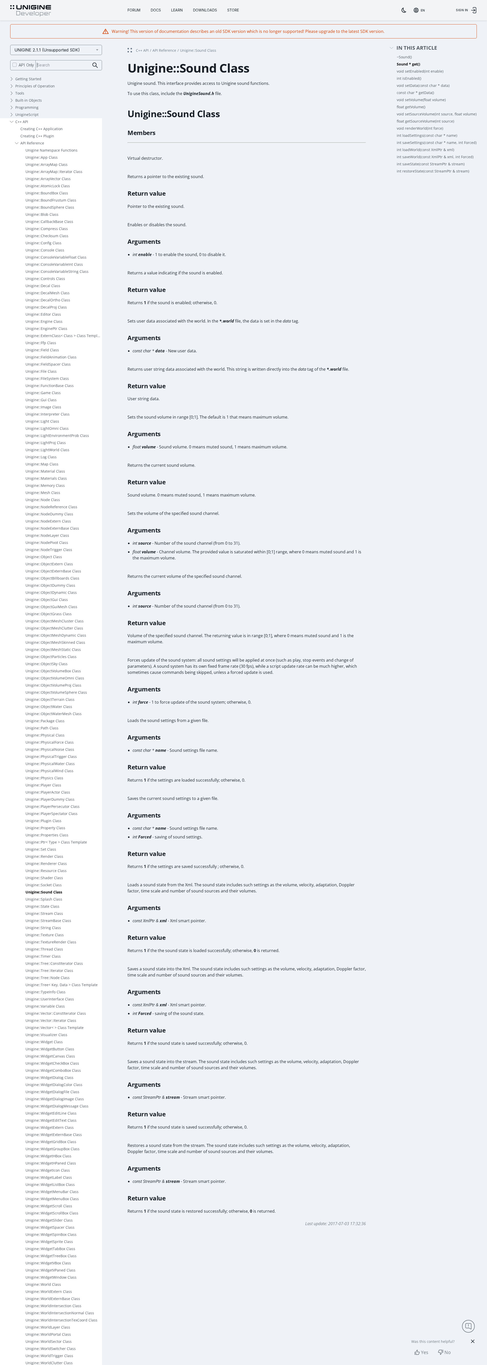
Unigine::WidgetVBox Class (48, 1263)
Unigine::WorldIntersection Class (53, 1305)
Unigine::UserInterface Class (49, 999)
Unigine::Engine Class (43, 321)
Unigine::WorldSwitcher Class (50, 1348)
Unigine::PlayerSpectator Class (51, 813)
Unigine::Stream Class (44, 913)
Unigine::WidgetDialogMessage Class (56, 1106)
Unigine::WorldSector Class (48, 1341)
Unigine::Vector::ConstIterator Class (55, 1013)
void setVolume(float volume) (421, 99)
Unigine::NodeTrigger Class (48, 549)
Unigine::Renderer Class (46, 863)
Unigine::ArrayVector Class (48, 178)
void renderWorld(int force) (420, 128)
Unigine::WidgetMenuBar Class (52, 1191)
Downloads (205, 10)
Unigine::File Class (41, 371)
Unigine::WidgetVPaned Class (50, 1270)
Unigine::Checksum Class (46, 235)
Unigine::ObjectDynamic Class (51, 592)
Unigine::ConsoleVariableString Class (56, 271)
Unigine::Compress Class (46, 228)
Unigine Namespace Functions (51, 150)
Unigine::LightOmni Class (47, 428)
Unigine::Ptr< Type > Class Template (56, 842)
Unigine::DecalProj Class (46, 307)
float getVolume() (411, 106)
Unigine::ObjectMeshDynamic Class (55, 635)
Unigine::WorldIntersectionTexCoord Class (61, 1320)
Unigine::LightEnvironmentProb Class (57, 435)
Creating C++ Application (41, 128)
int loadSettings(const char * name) (427, 135)
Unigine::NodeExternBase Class (52, 528)
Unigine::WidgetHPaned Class (50, 1163)
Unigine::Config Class (43, 242)
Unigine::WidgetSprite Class (49, 1241)
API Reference (32, 143)
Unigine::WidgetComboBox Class (53, 1070)
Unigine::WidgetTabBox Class (50, 1248)
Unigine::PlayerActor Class (47, 792)
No (447, 1352)
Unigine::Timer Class (43, 956)
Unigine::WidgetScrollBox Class (51, 1213)
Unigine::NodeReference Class (51, 506)
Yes (424, 1352)
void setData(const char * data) (423, 85)
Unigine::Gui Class (41, 399)
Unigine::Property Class (45, 827)
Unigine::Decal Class (42, 285)
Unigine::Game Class (43, 392)
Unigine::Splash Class (43, 899)
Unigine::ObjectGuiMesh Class (51, 606)
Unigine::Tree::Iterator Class (49, 970)
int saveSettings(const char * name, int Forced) (437, 142)
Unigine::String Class (43, 927)
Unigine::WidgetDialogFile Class (52, 1091)
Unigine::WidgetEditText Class (50, 1120)
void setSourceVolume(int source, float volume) (437, 114)
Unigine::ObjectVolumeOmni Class (54, 678)
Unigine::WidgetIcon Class (47, 1170)
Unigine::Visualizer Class (46, 1034)
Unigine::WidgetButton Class (49, 1049)
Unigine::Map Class (41, 464)
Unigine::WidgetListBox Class (50, 1184)
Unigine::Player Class (43, 785)
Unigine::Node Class (42, 499)
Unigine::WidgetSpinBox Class (50, 1234)
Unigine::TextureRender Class (50, 942)
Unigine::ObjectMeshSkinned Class (55, 642)
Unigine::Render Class (44, 856)
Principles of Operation (35, 86)
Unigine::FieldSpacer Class (48, 364)
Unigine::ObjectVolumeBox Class (53, 670)
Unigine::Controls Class (45, 278)
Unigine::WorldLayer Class (47, 1327)
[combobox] (420, 10)
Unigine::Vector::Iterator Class (50, 1020)
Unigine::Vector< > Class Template (54, 1027)
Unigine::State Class (42, 906)
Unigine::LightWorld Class (47, 449)
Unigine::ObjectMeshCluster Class (54, 621)
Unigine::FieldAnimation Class (50, 357)
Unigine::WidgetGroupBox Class (52, 1148)
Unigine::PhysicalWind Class (49, 770)
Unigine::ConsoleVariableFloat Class (55, 257)
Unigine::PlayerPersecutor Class (52, 806)
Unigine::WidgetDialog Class (49, 1077)
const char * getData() (415, 92)
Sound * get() (408, 64)
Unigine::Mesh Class (42, 492)
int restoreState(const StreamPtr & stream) (433, 171)
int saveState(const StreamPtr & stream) (431, 164)
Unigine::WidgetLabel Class (48, 1177)
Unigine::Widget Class (44, 1041)
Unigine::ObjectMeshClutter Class (54, 628)
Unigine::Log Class (41, 456)
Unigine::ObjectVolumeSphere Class (56, 692)
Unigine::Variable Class (45, 1006)
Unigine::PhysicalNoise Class (49, 749)
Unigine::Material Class (45, 471)
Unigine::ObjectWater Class (48, 706)
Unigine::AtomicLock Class (47, 185)
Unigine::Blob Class (41, 214)
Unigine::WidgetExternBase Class (53, 1134)
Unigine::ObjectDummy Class (50, 585)
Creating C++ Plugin (37, 135)
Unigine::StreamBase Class (48, 920)
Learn (177, 10)
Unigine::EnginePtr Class (46, 328)
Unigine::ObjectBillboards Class (52, 578)
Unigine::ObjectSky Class (46, 663)
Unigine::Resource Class (46, 870)
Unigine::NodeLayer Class (47, 535)
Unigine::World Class (43, 1284)
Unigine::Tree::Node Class (47, 977)
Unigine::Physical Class (45, 735)
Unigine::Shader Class (44, 877)
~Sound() (404, 57)
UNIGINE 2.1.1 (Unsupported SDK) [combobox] (47, 49)
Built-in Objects (28, 100)
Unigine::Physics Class (44, 777)
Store (233, 10)
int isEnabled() (409, 78)
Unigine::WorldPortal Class (48, 1334)
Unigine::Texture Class (44, 934)
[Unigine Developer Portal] (30, 11)
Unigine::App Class (41, 157)
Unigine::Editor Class (43, 314)
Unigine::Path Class (41, 728)
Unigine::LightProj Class (45, 442)
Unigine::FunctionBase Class (49, 385)
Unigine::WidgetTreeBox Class (50, 1255)
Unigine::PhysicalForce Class (49, 742)
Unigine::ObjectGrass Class (48, 613)
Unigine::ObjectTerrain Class (49, 699)
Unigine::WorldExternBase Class (52, 1298)
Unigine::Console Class (44, 250)
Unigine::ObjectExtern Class (49, 563)
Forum (133, 10)
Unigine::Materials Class (46, 478)
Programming (27, 107)
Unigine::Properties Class (46, 835)
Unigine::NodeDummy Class (49, 514)
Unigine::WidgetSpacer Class (49, 1227)
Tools (19, 93)
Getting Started (28, 78)
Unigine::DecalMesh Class (47, 292)
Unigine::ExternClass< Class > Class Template (63, 335)
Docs (156, 10)
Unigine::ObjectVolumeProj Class (53, 685)
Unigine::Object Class (43, 556)
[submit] (95, 65)
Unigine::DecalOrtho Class (47, 300)
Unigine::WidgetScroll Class (48, 1205)
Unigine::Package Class (45, 720)
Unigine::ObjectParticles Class (50, 656)
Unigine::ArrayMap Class (46, 164)
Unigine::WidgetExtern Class (49, 1127)
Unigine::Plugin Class (43, 820)
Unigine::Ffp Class (40, 342)
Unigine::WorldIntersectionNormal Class (59, 1312)
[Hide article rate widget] (473, 1341)
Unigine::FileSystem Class (47, 378)
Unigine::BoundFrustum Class (50, 200)
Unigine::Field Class (42, 349)
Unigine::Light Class (42, 421)
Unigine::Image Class (43, 407)
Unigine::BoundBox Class (46, 193)
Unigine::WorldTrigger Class (49, 1355)
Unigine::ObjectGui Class (46, 599)
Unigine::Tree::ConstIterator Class (54, 963)
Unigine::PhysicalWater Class (50, 763)
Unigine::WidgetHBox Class (48, 1156)
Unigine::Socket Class (43, 884)
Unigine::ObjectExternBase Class (53, 571)
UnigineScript (27, 114)
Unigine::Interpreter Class (47, 414)
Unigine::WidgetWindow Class (50, 1277)
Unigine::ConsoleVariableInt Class (54, 264)
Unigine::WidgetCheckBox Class (52, 1063)
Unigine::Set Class (40, 849)
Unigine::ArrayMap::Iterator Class (53, 171)
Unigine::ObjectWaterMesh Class (53, 713)
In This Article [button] (416, 48)
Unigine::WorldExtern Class (48, 1291)
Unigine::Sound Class (43, 892)
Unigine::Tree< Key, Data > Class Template (61, 984)
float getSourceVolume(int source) (425, 121)
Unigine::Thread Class (44, 949)
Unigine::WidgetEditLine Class (50, 1113)
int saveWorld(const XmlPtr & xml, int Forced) (435, 156)
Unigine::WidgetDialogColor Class (53, 1084)
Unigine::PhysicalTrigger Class (51, 756)
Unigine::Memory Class (45, 485)
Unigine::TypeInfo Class (45, 991)
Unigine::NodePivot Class (46, 542)
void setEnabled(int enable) (420, 71)
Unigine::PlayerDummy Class (49, 799)
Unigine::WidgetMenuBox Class (52, 1198)
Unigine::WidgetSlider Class (49, 1220)
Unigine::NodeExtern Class (48, 521)
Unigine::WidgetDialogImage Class (54, 1098)
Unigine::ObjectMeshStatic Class (53, 649)
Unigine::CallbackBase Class (49, 221)
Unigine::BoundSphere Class (49, 207)
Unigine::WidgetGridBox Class (50, 1141)
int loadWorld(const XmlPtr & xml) (425, 149)
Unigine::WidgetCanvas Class (50, 1056)
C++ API (21, 121)
